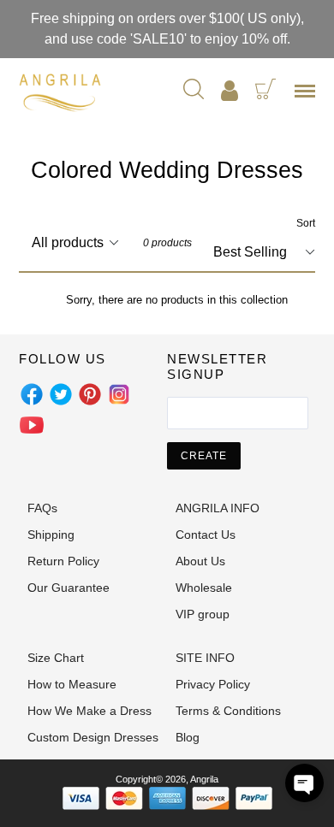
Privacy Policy (213, 684)
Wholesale (204, 587)
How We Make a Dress (89, 711)
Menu (308, 96)
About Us (200, 561)
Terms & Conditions (228, 711)
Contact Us (206, 534)
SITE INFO (205, 658)
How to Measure (71, 684)
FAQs (42, 508)
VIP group (203, 614)
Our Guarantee (68, 587)
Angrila (204, 779)
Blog (188, 737)
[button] (304, 783)
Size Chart (55, 658)
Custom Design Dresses (92, 737)
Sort (305, 223)
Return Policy (63, 561)
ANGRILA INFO (217, 508)
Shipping (51, 534)
